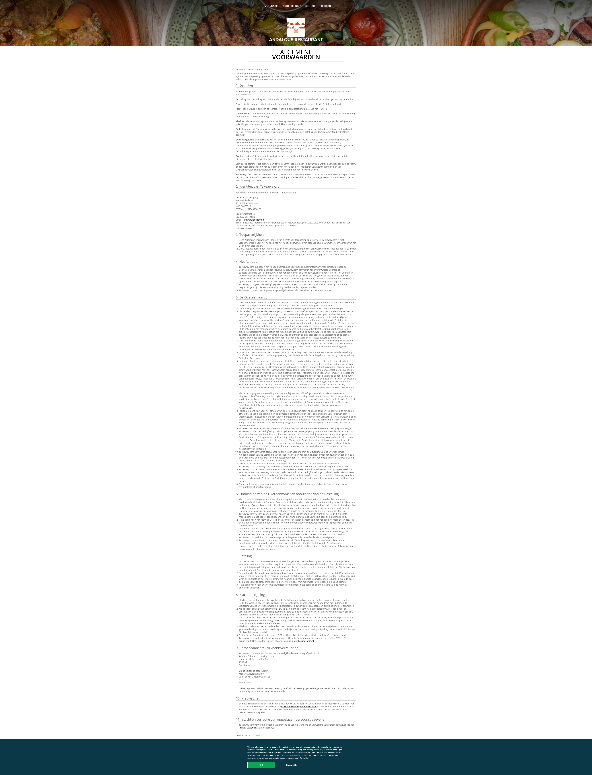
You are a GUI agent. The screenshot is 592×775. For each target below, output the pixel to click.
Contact (310, 6)
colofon (325, 6)
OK (261, 765)
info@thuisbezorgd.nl (254, 219)
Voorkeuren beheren (299, 755)
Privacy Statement (248, 727)
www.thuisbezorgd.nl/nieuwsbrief (299, 706)
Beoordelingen (292, 6)
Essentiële (291, 765)
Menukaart (271, 6)
